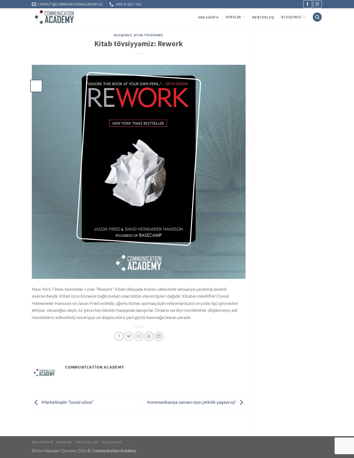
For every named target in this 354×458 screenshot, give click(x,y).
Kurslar (233, 17)
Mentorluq (263, 17)
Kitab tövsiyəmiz (148, 35)
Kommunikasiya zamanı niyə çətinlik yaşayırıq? (192, 402)
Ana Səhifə (208, 17)
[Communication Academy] (55, 17)
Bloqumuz (291, 17)
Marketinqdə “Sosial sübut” (68, 402)
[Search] (317, 17)
